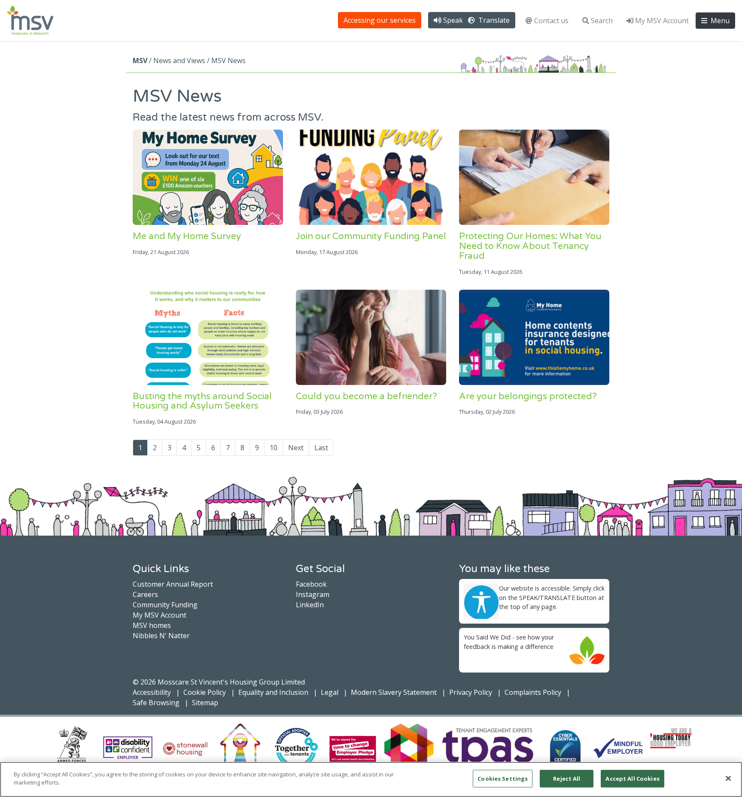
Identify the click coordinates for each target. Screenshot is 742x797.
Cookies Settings (502, 778)
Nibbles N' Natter (161, 635)
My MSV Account (662, 20)
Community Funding (165, 604)
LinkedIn (310, 604)
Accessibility (152, 692)
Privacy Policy (470, 692)
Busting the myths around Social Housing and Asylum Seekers (202, 401)
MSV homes (152, 625)
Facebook (311, 584)
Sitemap (205, 702)
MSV (140, 60)
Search (602, 20)
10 (273, 447)
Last (321, 447)
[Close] (728, 778)
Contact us (551, 20)
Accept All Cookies (632, 778)
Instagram (312, 594)
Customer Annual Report (173, 584)
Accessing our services (380, 20)
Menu (719, 20)
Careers (145, 594)
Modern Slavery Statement (394, 692)
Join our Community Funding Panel (371, 236)
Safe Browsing (156, 702)
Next (296, 447)
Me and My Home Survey (187, 236)
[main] (371, 779)
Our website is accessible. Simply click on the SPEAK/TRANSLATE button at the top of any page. (552, 597)
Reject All (566, 778)
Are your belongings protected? (528, 396)
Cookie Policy (204, 692)
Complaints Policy (533, 692)
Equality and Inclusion (273, 692)
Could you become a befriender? (366, 396)
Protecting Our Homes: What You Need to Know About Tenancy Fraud (530, 246)
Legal (329, 692)
